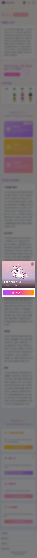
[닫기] (32, 264)
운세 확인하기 (17, 293)
